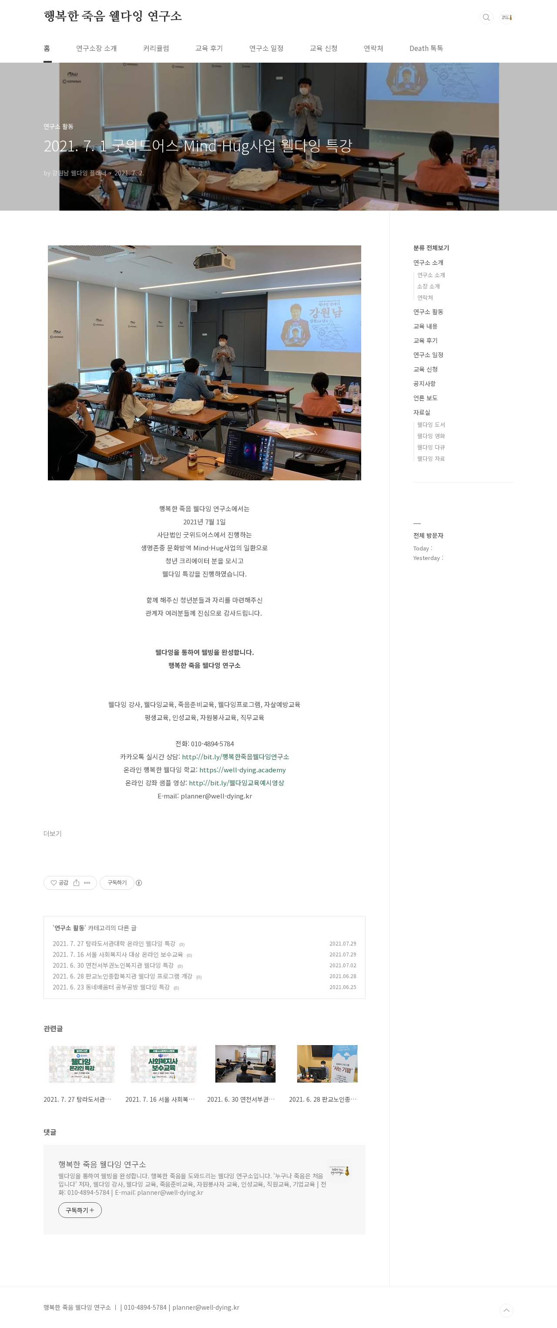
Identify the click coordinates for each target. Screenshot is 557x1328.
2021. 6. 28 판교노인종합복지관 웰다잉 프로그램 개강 (123, 976)
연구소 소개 (428, 262)
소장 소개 (428, 286)
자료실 (421, 412)
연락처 (373, 48)
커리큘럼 (156, 48)
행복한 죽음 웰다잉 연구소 (113, 17)
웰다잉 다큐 (431, 447)
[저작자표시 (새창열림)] (138, 882)
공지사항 (424, 383)
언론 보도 (425, 397)
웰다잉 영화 (431, 436)
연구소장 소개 (96, 48)
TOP (506, 1311)
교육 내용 (425, 326)
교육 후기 (209, 48)
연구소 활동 (69, 927)
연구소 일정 (266, 48)
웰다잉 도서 (431, 424)
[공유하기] (76, 882)
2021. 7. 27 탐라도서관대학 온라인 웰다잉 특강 (114, 943)
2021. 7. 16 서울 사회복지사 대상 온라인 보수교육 (118, 954)
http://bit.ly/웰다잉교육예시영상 (236, 782)
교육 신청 (324, 48)
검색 (486, 17)
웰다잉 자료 (431, 458)
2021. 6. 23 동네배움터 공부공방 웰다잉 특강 (111, 987)
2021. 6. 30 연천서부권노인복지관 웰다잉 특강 (113, 965)
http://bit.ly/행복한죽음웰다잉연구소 (235, 756)
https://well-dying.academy (242, 769)
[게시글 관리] (87, 882)
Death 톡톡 (426, 48)
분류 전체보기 (431, 247)
